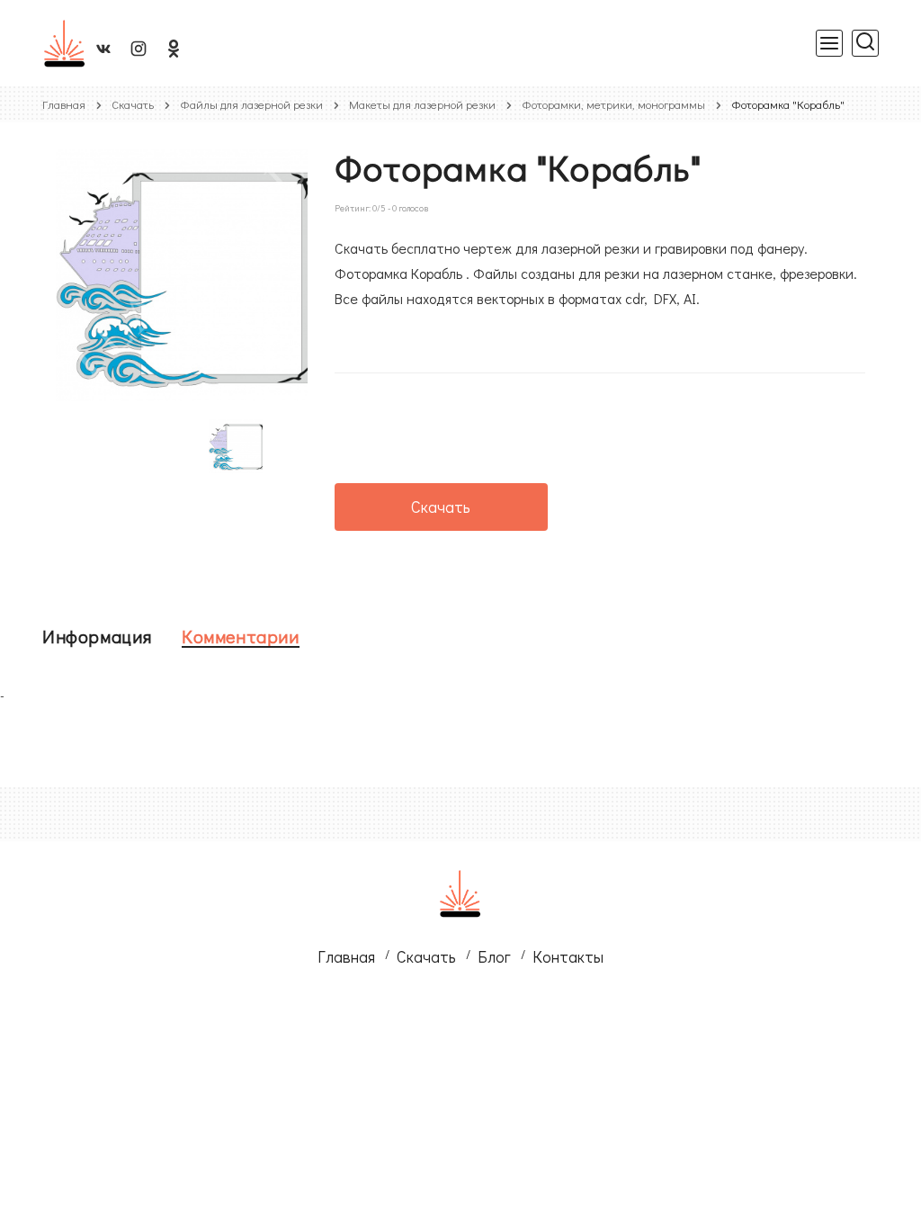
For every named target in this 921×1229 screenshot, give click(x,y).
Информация (97, 636)
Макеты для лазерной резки (422, 104)
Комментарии (241, 636)
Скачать (133, 104)
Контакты (568, 956)
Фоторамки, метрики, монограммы (613, 104)
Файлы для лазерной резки (251, 104)
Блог (494, 956)
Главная (63, 104)
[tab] (97, 636)
